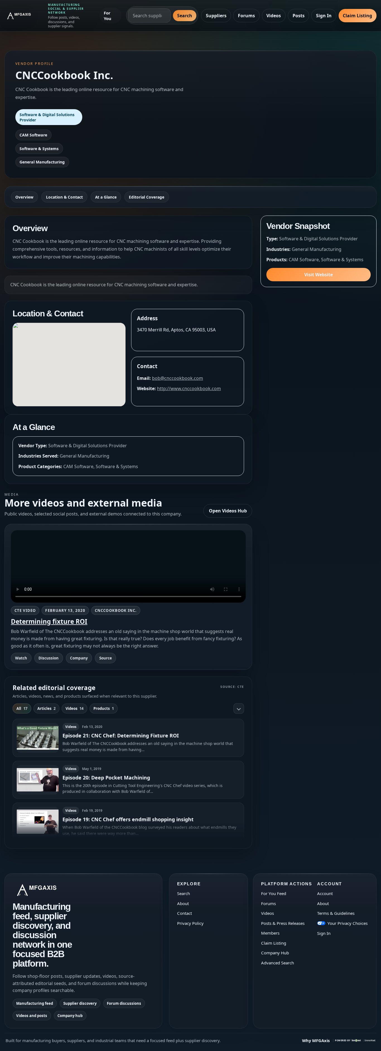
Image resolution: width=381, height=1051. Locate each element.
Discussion (48, 658)
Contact (184, 913)
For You (107, 15)
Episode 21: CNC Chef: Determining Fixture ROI (120, 735)
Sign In (324, 16)
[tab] (22, 708)
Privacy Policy (190, 923)
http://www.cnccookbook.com (189, 388)
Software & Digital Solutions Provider (47, 117)
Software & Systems (39, 148)
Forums (246, 16)
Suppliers (216, 16)
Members (270, 933)
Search (184, 16)
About (183, 903)
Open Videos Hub (228, 511)
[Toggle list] (238, 708)
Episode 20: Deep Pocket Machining (106, 777)
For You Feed (273, 893)
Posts (299, 16)
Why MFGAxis (316, 1040)
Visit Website (318, 275)
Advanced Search (277, 963)
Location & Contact (64, 197)
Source (105, 658)
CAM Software (33, 135)
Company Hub (275, 952)
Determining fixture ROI (49, 621)
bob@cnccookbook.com (177, 378)
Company (79, 658)
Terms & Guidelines (336, 913)
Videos (273, 16)
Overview (24, 197)
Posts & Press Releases (283, 923)
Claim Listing (357, 16)
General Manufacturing (42, 162)
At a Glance (106, 197)
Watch (21, 658)
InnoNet (370, 1040)
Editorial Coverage (146, 197)
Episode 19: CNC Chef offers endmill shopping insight (128, 819)
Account (325, 893)
